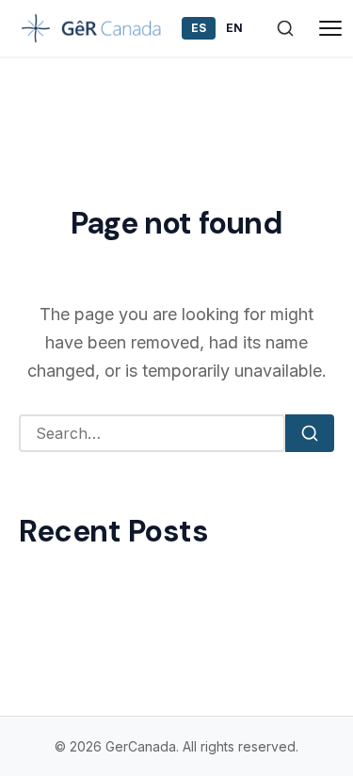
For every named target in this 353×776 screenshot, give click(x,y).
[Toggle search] (285, 28)
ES (199, 28)
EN (235, 28)
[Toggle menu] (330, 28)
